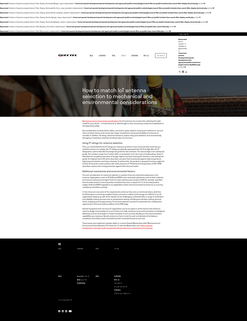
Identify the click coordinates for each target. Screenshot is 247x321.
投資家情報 (81, 283)
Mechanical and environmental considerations (100, 121)
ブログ (123, 55)
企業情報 (102, 55)
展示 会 (146, 55)
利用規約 (117, 290)
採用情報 (134, 55)
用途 (113, 55)
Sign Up (186, 34)
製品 (91, 55)
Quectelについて (83, 276)
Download (186, 71)
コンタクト (161, 55)
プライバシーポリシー (122, 293)
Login (181, 34)
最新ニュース (82, 280)
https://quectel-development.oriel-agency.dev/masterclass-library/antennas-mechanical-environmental (117, 226)
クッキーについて (120, 286)
